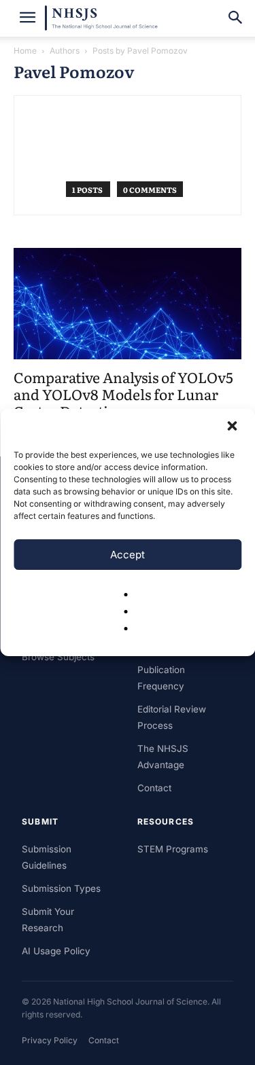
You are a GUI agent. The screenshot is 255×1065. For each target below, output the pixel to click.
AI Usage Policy (56, 950)
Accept (127, 554)
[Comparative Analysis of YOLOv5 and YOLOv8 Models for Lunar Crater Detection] (127, 303)
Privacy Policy (50, 1040)
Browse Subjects (58, 656)
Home (25, 51)
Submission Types (61, 888)
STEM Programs (172, 849)
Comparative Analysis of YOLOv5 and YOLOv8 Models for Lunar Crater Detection (123, 393)
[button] (233, 427)
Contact (154, 787)
